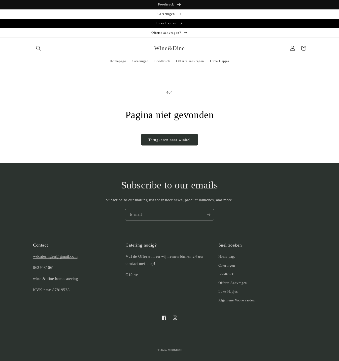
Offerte (132, 275)
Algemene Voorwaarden (236, 300)
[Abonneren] (208, 214)
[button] (38, 48)
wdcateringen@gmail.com (55, 256)
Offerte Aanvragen (232, 283)
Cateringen (226, 265)
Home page (227, 256)
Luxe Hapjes (228, 291)
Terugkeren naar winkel (169, 140)
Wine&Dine (174, 349)
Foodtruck (226, 274)
